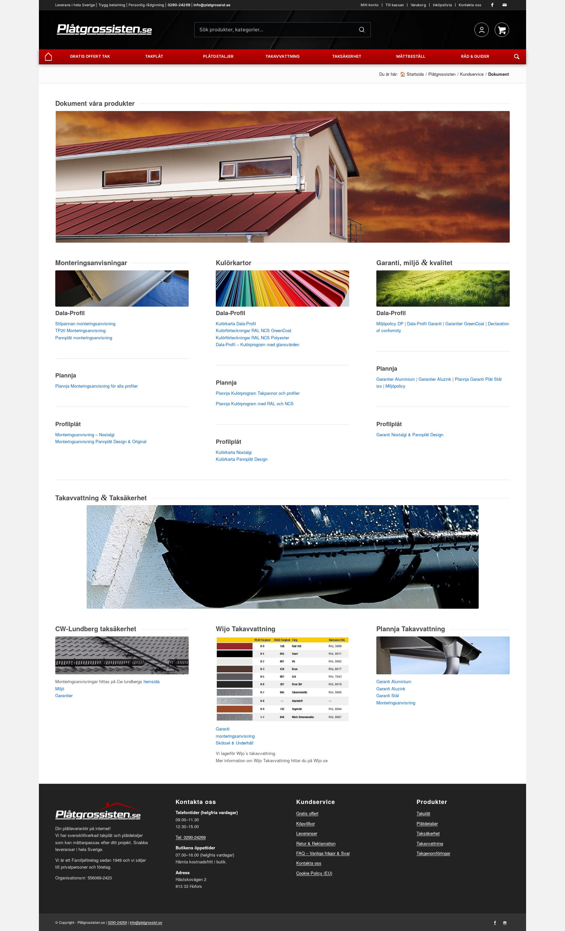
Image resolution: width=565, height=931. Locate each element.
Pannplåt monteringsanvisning (83, 337)
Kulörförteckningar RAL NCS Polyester (252, 337)
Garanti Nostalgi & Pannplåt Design (409, 434)
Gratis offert (307, 813)
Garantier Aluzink (435, 379)
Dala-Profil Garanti (424, 323)
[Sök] (361, 29)
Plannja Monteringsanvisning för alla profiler (96, 386)
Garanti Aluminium (393, 681)
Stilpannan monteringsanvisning (85, 323)
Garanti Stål (387, 695)
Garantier (64, 695)
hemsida (152, 681)
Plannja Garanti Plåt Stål (478, 379)
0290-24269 (179, 5)
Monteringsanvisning (395, 702)
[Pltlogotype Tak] (104, 29)
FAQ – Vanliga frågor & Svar (323, 853)
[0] (502, 30)
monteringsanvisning (235, 736)
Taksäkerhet (428, 833)
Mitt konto (370, 5)
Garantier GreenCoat (464, 323)
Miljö (59, 688)
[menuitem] (369, 5)
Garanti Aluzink (390, 688)
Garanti (223, 729)
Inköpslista (442, 5)
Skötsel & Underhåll (234, 743)
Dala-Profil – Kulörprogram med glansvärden (257, 344)
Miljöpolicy (395, 386)
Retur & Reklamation (315, 843)
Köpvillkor (305, 823)
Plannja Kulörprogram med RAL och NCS (255, 403)
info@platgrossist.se (212, 5)
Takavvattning (430, 843)
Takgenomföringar (433, 853)
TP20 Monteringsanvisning (80, 330)
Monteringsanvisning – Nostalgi (84, 434)
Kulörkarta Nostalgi (234, 452)
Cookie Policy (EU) (314, 873)
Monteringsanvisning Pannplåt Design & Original (100, 441)
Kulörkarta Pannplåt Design (241, 459)
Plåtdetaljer (427, 823)
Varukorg (418, 5)
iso (379, 386)
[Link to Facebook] (492, 5)
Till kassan (394, 5)
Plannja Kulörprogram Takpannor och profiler (258, 393)
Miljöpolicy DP (389, 323)
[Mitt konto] (481, 30)
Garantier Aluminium (395, 379)
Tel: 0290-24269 (191, 837)
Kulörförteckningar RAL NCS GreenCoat (253, 330)
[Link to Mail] (505, 5)
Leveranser (306, 833)
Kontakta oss (470, 5)
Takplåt (423, 813)
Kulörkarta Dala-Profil (236, 323)
